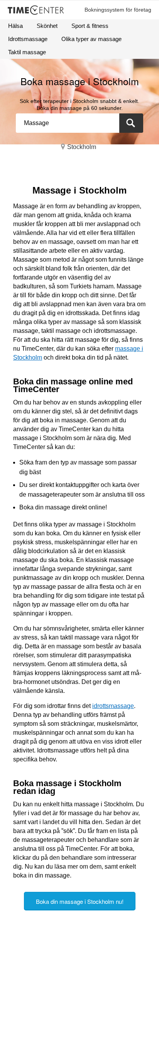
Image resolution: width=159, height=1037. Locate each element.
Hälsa (15, 25)
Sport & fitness (89, 25)
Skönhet (47, 25)
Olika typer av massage (91, 39)
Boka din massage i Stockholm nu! (79, 901)
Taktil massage (27, 52)
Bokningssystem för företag (118, 10)
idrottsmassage (113, 706)
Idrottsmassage (27, 39)
